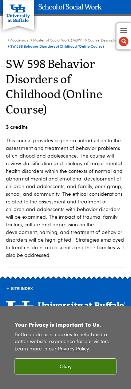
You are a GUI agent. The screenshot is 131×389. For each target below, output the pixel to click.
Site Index (22, 288)
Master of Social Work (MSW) (58, 40)
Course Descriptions (104, 40)
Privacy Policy (73, 349)
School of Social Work (70, 7)
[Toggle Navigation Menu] (123, 36)
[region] (65, 347)
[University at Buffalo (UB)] (18, 11)
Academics (19, 40)
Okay (66, 366)
